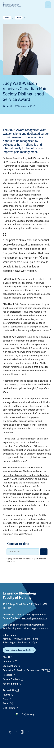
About (6, 657)
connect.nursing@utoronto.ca (31, 614)
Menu (48, 4)
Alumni (6, 695)
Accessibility (9, 690)
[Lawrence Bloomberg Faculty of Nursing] (12, 5)
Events (6, 703)
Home (7, 18)
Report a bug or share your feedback (19, 650)
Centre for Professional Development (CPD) (25, 670)
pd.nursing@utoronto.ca (32, 625)
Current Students (11, 679)
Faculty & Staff (10, 684)
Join (44, 551)
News (18, 18)
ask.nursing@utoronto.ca (34, 618)
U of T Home (9, 708)
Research (7, 675)
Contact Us (8, 661)
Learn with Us (10, 666)
